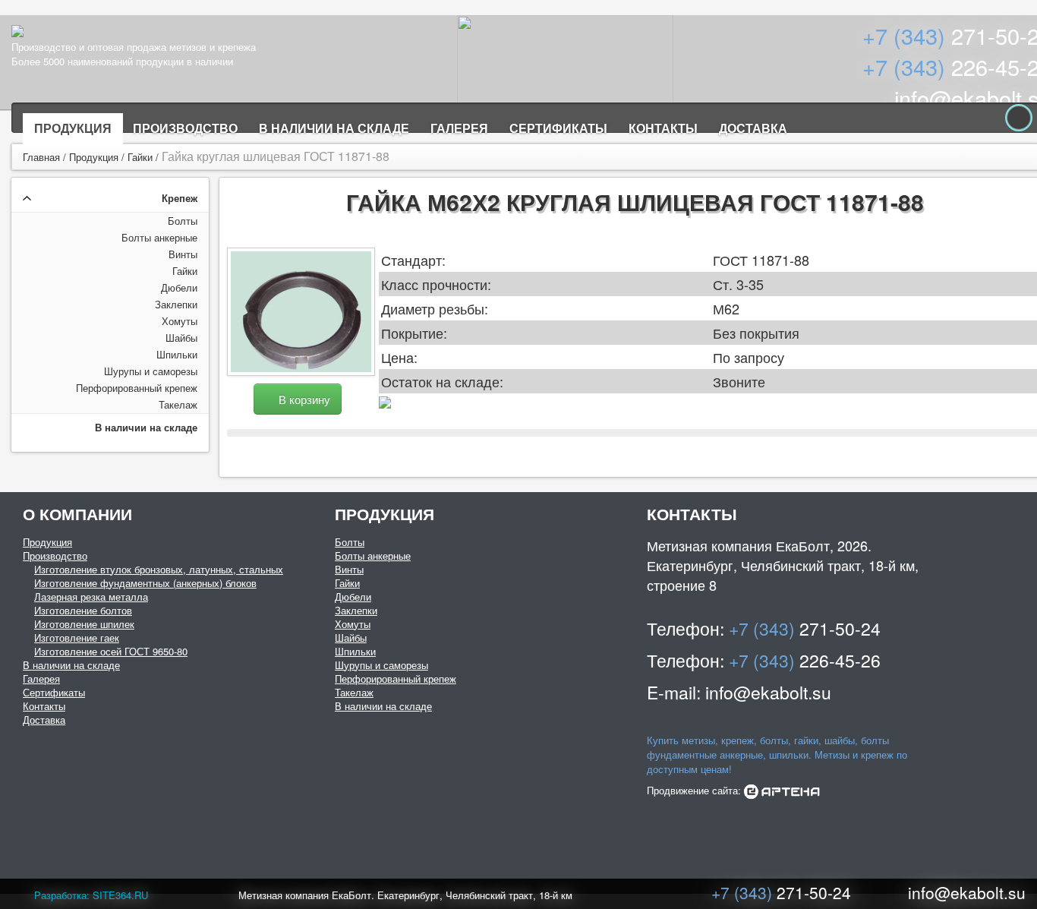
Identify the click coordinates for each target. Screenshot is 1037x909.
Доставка (753, 128)
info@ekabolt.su (967, 892)
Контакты (663, 128)
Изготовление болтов (83, 610)
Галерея (459, 128)
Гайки (140, 157)
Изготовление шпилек (84, 624)
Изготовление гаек (76, 637)
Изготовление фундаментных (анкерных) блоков (145, 583)
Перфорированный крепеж (136, 387)
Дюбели (179, 287)
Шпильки (176, 354)
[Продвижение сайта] (782, 790)
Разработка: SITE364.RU (91, 895)
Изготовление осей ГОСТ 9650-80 (111, 651)
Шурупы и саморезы (150, 371)
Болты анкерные (159, 237)
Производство (185, 128)
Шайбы (181, 337)
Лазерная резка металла (91, 596)
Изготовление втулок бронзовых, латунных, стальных (158, 569)
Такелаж (178, 404)
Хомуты (179, 321)
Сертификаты (558, 128)
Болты (182, 220)
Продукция (73, 128)
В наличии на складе (334, 128)
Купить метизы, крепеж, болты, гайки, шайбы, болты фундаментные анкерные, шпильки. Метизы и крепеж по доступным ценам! (777, 754)
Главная (41, 157)
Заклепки (176, 304)
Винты (183, 254)
